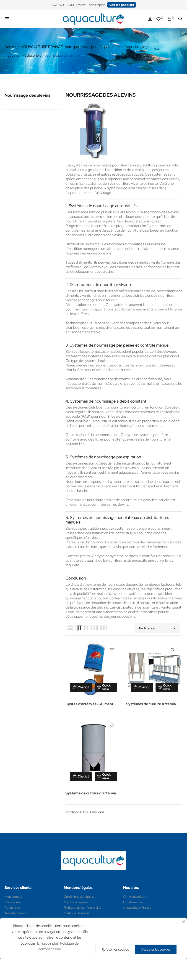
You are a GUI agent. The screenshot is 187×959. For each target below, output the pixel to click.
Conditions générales (79, 897)
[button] (121, 5)
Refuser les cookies (115, 949)
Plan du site (13, 902)
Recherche (12, 908)
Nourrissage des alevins (27, 95)
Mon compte (14, 897)
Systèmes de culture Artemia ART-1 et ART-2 (151, 704)
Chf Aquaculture (135, 897)
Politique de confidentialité (82, 908)
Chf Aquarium (133, 902)
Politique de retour (77, 913)
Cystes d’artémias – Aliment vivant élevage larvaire (89, 704)
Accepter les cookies (155, 949)
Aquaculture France (137, 908)
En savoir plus (48, 943)
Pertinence (147, 628)
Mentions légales (76, 902)
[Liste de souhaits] (112, 650)
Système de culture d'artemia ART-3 (90, 793)
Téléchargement (16, 913)
